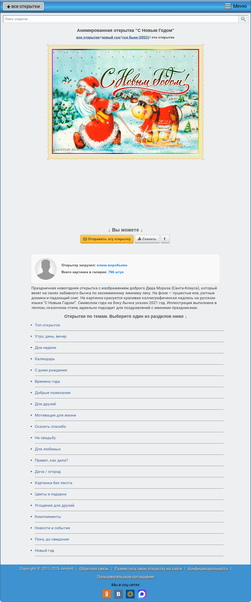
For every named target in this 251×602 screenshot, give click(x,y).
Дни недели (45, 347)
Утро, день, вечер (50, 336)
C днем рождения (51, 370)
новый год (111, 37)
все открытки (23, 6)
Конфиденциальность (208, 568)
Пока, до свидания (52, 539)
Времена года (47, 381)
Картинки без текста (53, 482)
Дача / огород (48, 471)
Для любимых (48, 449)
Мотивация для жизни (55, 415)
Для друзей (45, 404)
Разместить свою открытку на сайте (148, 568)
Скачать (147, 239)
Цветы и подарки (50, 494)
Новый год (44, 550)
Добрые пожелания (53, 392)
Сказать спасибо (50, 426)
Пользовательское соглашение (125, 576)
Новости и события (52, 528)
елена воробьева (112, 265)
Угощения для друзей (54, 505)
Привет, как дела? (51, 460)
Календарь (45, 358)
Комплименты (48, 516)
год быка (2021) (135, 37)
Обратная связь (94, 568)
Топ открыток (47, 325)
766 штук (116, 272)
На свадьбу (45, 437)
